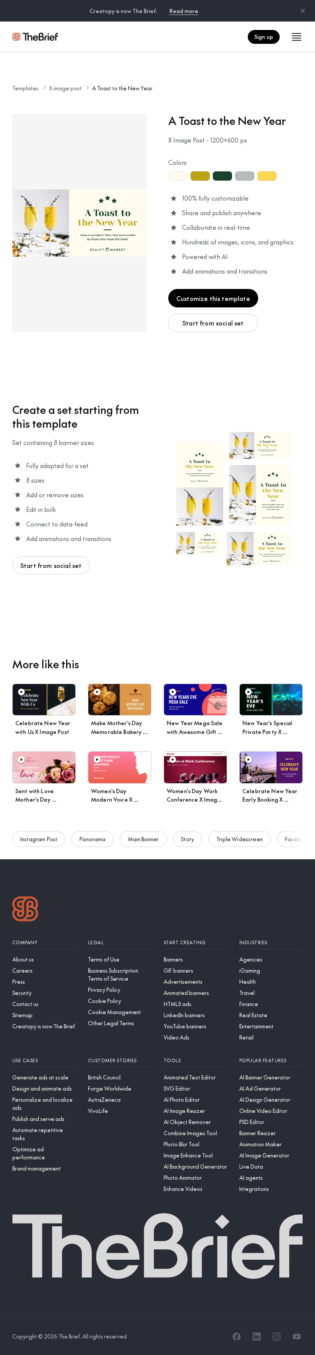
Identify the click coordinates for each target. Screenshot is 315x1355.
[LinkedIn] (256, 1336)
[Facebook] (236, 1336)
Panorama (92, 839)
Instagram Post (38, 839)
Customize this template (213, 298)
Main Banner (143, 839)
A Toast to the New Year (122, 88)
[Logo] (25, 909)
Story (187, 839)
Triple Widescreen (239, 839)
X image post (65, 88)
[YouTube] (296, 1336)
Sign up (263, 36)
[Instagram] (276, 1336)
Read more (183, 11)
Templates (25, 88)
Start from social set (213, 323)
